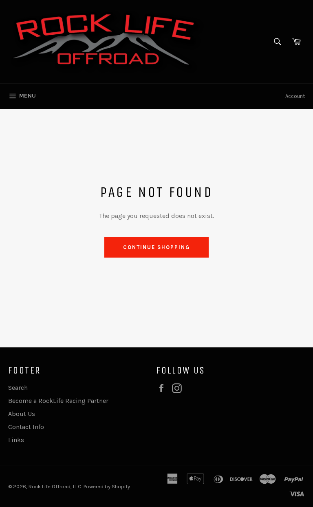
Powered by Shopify (107, 486)
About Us (21, 414)
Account (295, 96)
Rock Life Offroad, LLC (55, 486)
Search (18, 387)
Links (16, 440)
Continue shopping (156, 247)
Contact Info (26, 427)
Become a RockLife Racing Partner (58, 401)
